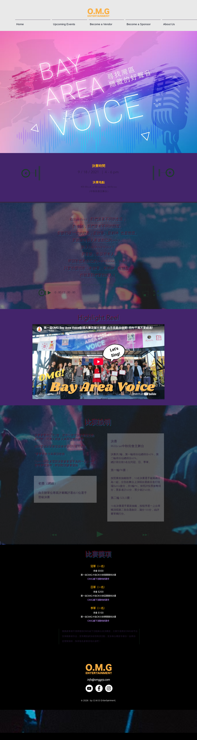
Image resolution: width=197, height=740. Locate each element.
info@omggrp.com (98, 679)
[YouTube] (89, 688)
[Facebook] (99, 688)
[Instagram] (108, 688)
